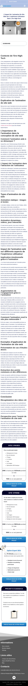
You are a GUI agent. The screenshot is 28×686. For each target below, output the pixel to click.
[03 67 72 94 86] (7, 1)
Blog (3, 662)
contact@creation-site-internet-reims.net (10, 670)
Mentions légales (6, 648)
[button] (24, 43)
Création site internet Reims (8, 658)
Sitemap (4, 650)
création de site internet (6, 125)
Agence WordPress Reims (8, 660)
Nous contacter (5, 646)
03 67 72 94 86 (13, 1)
